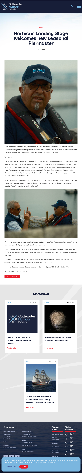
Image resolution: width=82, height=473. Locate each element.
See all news (13, 276)
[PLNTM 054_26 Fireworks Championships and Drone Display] (22, 319)
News (41, 28)
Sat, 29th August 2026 (58, 434)
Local (9, 302)
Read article (11, 348)
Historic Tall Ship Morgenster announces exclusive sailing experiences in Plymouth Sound (40, 399)
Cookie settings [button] (11, 467)
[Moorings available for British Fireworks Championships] (59, 319)
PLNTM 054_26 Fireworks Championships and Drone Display (19, 340)
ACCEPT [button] (23, 466)
